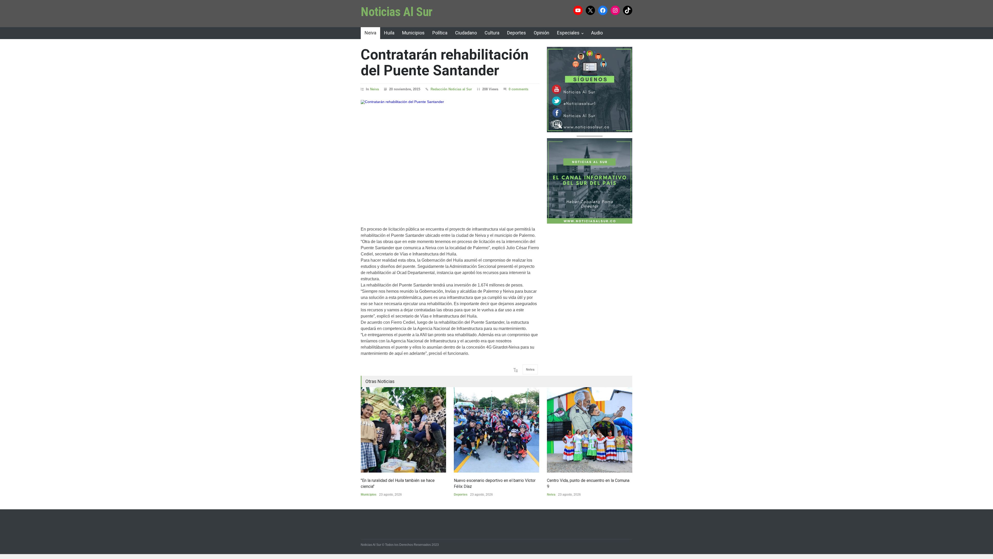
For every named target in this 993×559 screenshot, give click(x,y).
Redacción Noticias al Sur (451, 89)
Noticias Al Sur (397, 11)
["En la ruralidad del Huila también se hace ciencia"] (403, 430)
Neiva (370, 32)
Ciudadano (466, 32)
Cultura (492, 32)
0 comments (518, 89)
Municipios (413, 32)
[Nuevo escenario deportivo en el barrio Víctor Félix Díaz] (496, 430)
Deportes (516, 32)
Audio (597, 32)
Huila (389, 32)
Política (439, 32)
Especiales (568, 32)
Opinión (541, 32)
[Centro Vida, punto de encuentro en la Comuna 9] (589, 430)
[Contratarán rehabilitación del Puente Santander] (450, 156)
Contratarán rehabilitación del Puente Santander (445, 62)
